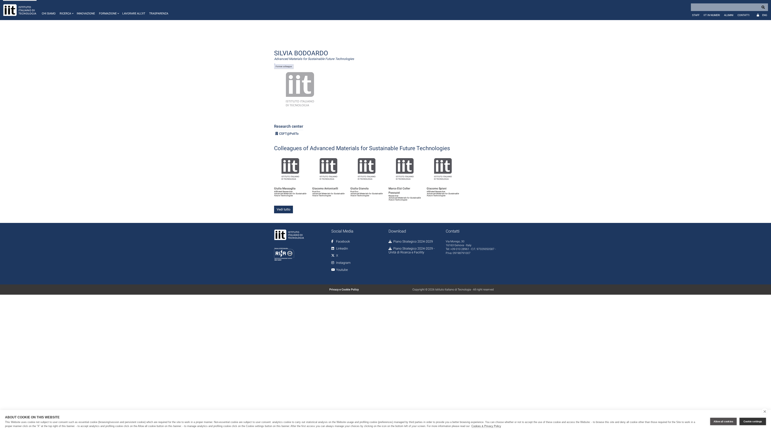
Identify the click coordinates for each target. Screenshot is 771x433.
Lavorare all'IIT (133, 13)
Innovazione (86, 13)
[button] (66, 10)
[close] (764, 411)
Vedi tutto (283, 209)
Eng (764, 15)
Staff (696, 15)
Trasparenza (158, 13)
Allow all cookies (723, 421)
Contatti (743, 15)
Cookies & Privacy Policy (486, 426)
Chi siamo (49, 13)
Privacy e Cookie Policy (344, 289)
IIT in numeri (712, 15)
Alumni (728, 15)
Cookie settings (752, 421)
